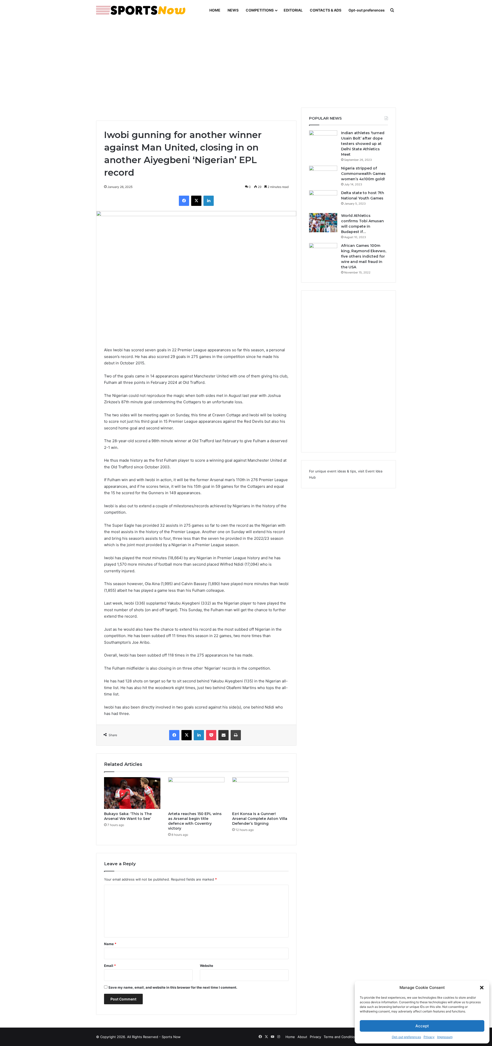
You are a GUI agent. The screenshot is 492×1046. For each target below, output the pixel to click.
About (302, 1037)
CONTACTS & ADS (325, 10)
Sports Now (171, 1037)
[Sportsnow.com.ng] (141, 10)
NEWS (233, 10)
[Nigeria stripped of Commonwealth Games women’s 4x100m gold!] (323, 175)
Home (290, 1037)
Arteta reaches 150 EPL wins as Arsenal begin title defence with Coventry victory (195, 821)
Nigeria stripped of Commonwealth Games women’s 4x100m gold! (363, 173)
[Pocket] (211, 735)
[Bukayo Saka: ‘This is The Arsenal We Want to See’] (132, 793)
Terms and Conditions (341, 1037)
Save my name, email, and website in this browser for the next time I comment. (172, 987)
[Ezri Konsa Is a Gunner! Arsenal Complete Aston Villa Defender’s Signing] (260, 793)
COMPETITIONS (260, 10)
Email (110, 966)
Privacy (429, 1037)
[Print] (236, 735)
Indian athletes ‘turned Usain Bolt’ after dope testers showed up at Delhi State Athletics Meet (362, 144)
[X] (196, 201)
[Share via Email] (223, 735)
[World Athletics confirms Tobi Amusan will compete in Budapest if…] (323, 222)
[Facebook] (184, 201)
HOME (214, 10)
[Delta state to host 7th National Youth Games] (323, 199)
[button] (481, 987)
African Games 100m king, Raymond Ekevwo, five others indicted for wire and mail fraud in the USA (363, 256)
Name (110, 944)
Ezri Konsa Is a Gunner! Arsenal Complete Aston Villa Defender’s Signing (259, 818)
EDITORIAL (293, 10)
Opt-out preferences (406, 1037)
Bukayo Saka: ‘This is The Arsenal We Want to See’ (128, 816)
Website (206, 966)
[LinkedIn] (208, 201)
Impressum (445, 1037)
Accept (422, 1025)
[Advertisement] (246, 64)
